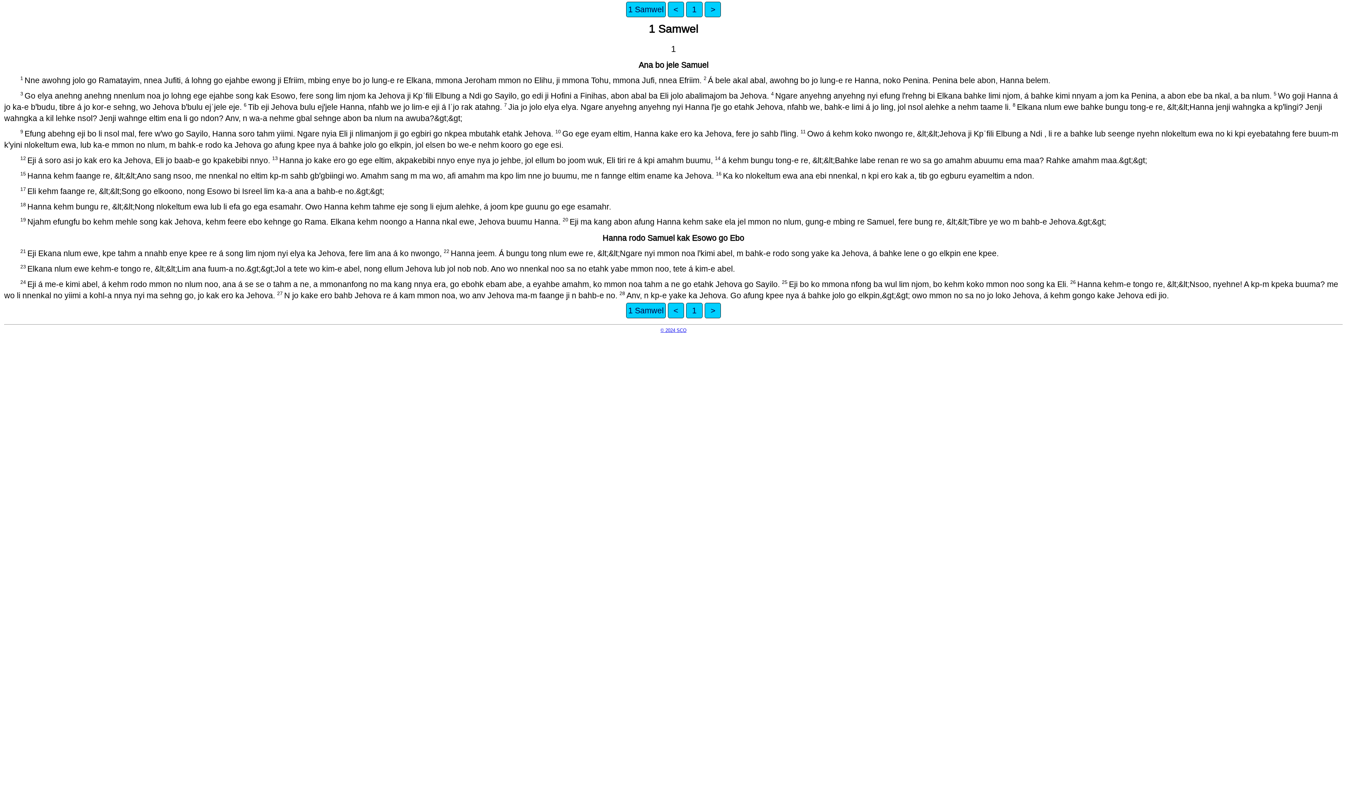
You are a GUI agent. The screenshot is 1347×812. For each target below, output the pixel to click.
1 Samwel (646, 9)
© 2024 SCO (673, 330)
